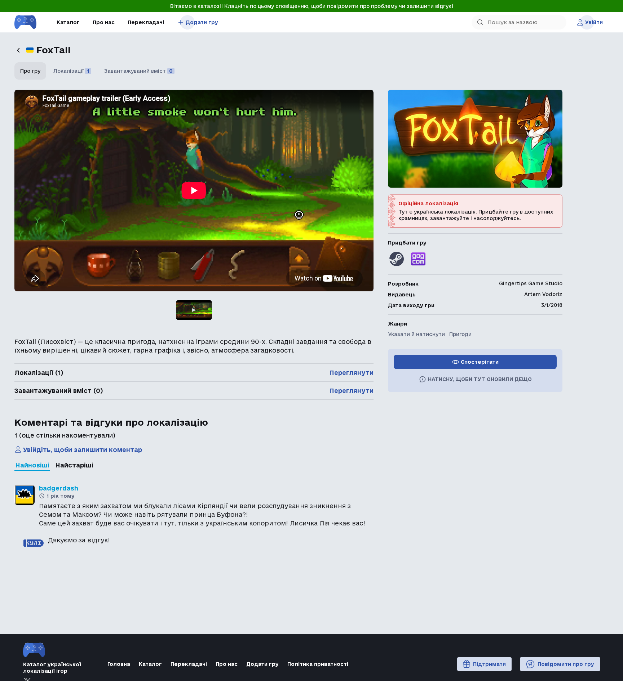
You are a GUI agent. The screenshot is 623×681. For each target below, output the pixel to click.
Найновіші (32, 465)
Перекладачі (146, 22)
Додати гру (202, 22)
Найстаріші (74, 465)
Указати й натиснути (416, 334)
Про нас (104, 22)
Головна (118, 664)
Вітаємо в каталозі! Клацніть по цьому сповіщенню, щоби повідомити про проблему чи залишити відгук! (311, 6)
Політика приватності (317, 664)
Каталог (68, 22)
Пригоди (460, 334)
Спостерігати (480, 362)
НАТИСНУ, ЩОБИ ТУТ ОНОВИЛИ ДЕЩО (480, 379)
